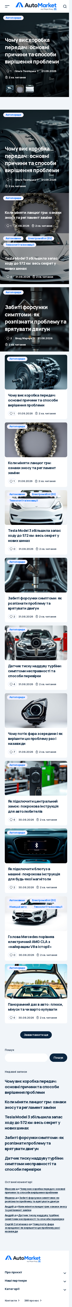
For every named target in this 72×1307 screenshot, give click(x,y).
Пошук (9, 1050)
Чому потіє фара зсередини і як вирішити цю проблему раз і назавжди (32, 1227)
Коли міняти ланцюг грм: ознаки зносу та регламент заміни (35, 1104)
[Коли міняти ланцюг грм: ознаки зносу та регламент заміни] (36, 55)
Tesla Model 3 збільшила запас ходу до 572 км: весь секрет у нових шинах (34, 1122)
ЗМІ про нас (31, 1300)
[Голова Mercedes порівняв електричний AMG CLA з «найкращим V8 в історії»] (36, 913)
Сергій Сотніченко (16, 1224)
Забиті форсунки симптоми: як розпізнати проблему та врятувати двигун (34, 1143)
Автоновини (13, 238)
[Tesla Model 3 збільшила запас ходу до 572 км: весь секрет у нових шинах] (36, 258)
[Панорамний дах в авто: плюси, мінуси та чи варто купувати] (36, 981)
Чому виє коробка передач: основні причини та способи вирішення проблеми (32, 1086)
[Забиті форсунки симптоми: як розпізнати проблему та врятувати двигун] (36, 319)
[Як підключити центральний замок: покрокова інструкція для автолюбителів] (36, 778)
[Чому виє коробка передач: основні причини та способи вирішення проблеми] (36, 151)
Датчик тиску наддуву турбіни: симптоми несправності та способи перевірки (34, 1163)
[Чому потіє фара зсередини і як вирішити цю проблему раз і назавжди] (36, 710)
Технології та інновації (20, 244)
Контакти (11, 1300)
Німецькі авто (18, 906)
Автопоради (13, 17)
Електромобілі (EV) (40, 238)
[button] (7, 6)
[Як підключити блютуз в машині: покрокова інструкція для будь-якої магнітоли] (36, 846)
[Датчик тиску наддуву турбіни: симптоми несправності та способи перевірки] (36, 642)
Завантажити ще (36, 1035)
